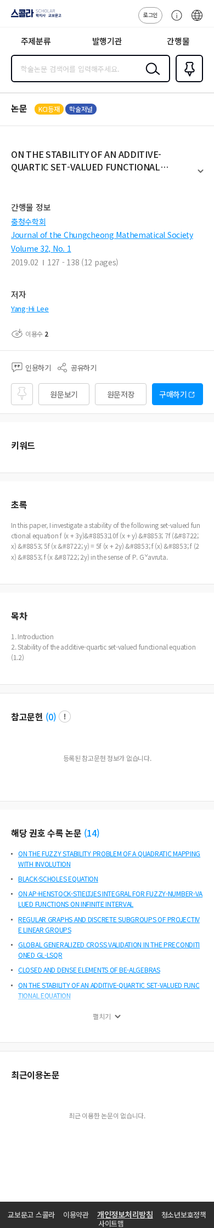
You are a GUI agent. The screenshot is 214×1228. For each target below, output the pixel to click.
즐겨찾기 (187, 81)
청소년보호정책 (183, 1214)
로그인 (150, 14)
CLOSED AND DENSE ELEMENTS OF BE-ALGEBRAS (89, 969)
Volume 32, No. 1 (41, 248)
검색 (150, 77)
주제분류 (36, 41)
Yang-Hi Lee (30, 308)
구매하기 (173, 394)
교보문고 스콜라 (31, 1214)
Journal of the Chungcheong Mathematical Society (102, 234)
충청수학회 (28, 221)
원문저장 (121, 394)
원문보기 (64, 394)
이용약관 (76, 1214)
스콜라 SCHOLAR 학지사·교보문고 (34, 17)
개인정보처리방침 (125, 1214)
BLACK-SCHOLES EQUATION (58, 878)
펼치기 (201, 176)
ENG (197, 20)
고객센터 (174, 20)
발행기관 (107, 41)
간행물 (178, 41)
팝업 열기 (65, 716)
